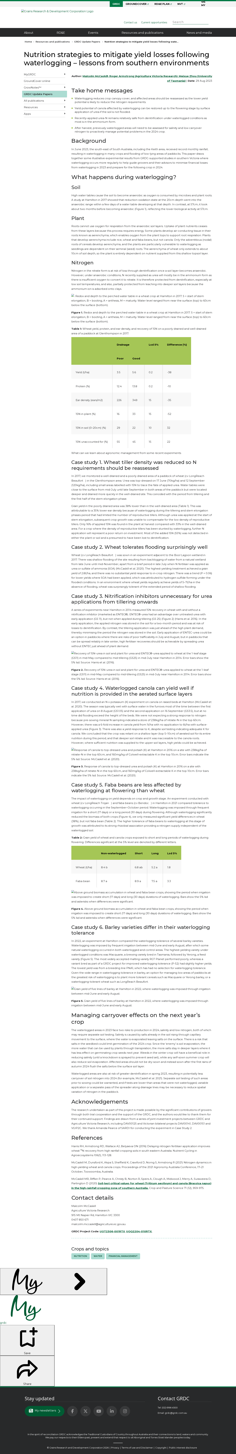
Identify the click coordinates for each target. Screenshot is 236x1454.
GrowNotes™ (32, 87)
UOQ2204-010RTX (139, 1231)
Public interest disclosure (183, 1447)
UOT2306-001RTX (112, 1231)
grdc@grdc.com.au (176, 1412)
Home (28, 41)
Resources (31, 107)
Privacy (115, 1447)
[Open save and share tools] (53, 1281)
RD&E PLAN (161, 4)
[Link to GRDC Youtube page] (98, 1411)
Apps (27, 113)
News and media (199, 32)
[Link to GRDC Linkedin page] (112, 1411)
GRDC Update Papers (87, 41)
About (28, 32)
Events (93, 32)
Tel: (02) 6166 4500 (168, 1407)
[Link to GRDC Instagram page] (125, 1411)
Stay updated (39, 1398)
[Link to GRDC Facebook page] (72, 1411)
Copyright (161, 1447)
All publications (34, 100)
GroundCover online (37, 81)
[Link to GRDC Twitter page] (85, 1411)
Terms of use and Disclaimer (137, 1447)
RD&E (61, 32)
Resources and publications (142, 32)
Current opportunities (154, 22)
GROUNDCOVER (136, 4)
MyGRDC (30, 74)
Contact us (130, 22)
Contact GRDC (173, 1398)
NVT (180, 4)
